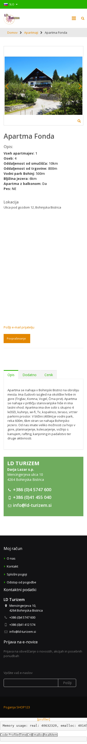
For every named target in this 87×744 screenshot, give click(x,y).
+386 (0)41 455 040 (32, 497)
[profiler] (43, 719)
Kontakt (12, 566)
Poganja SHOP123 (17, 707)
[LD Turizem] (12, 18)
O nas (11, 558)
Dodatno (29, 374)
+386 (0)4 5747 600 (32, 489)
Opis (10, 374)
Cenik (48, 374)
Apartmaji (31, 32)
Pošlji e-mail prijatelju (19, 327)
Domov (12, 32)
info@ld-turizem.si (32, 505)
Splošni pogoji (17, 574)
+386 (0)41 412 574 (22, 624)
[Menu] (74, 18)
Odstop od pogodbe (21, 582)
